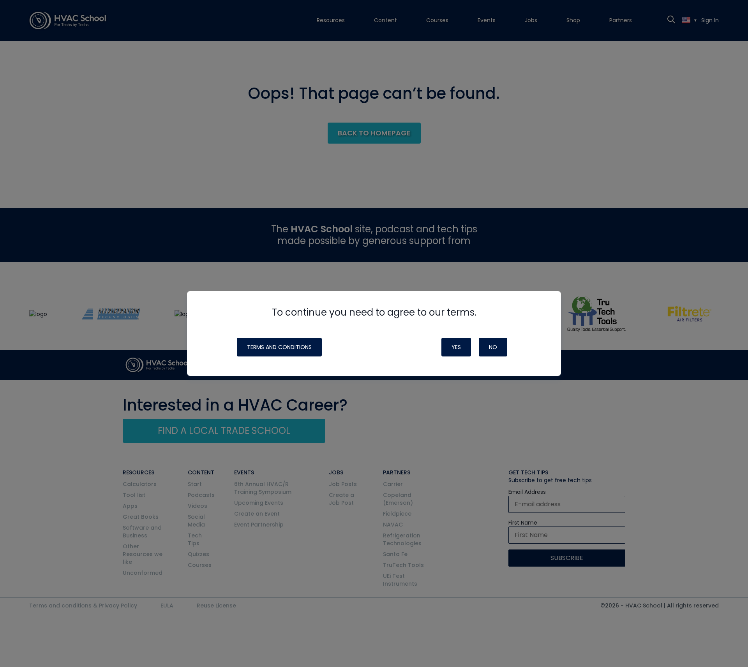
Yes (456, 347)
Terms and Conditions (279, 347)
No (493, 347)
